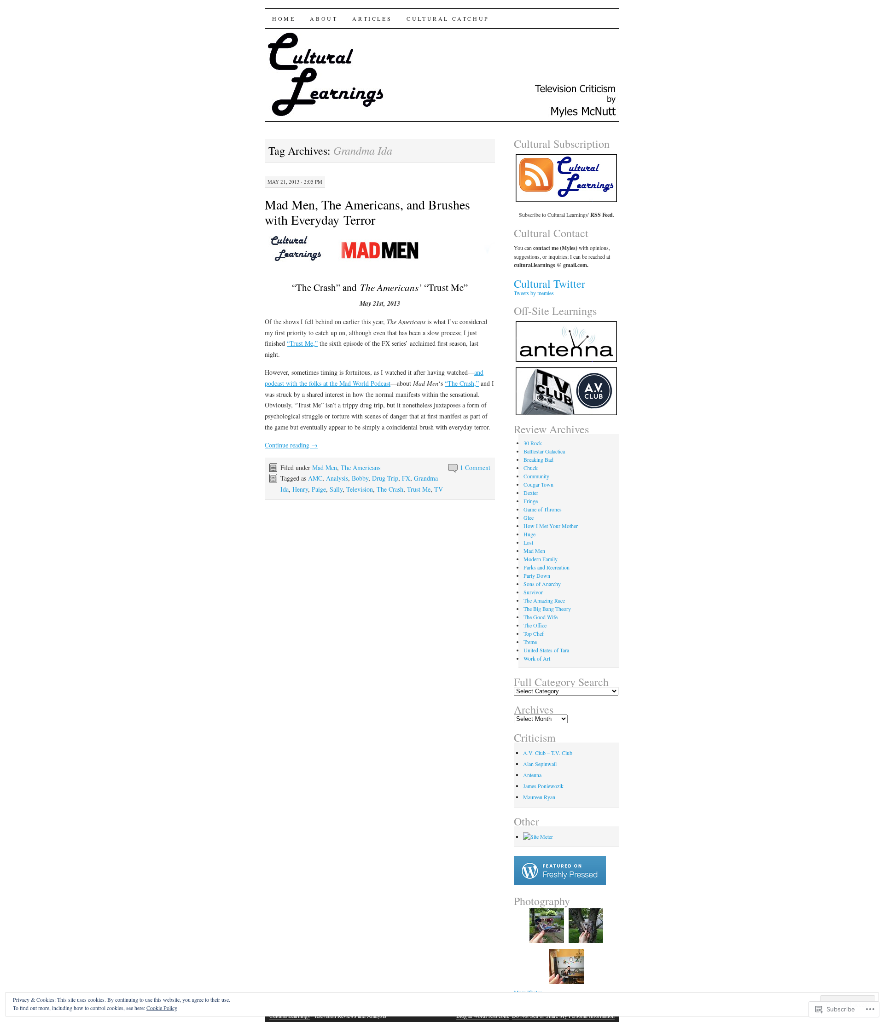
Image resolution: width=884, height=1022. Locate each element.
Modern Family (540, 559)
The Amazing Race (544, 600)
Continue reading (291, 445)
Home (283, 18)
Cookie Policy (161, 1007)
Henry (300, 489)
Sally (336, 489)
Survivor (533, 592)
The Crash (390, 489)
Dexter (530, 492)
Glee (528, 517)
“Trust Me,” (302, 343)
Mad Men (324, 467)
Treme (530, 641)
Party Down (536, 575)
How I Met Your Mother (550, 525)
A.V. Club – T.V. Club (547, 752)
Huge (529, 534)
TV (438, 489)
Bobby (360, 478)
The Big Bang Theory (547, 608)
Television (359, 489)
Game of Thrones (542, 509)
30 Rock (532, 443)
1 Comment (475, 467)
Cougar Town (538, 484)
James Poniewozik (543, 786)
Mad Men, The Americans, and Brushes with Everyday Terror (367, 212)
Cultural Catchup (448, 18)
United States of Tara (546, 650)
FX (406, 478)
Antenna (532, 774)
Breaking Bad (538, 459)
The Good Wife (540, 617)
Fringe (530, 501)
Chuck (530, 467)
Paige (319, 489)
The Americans (360, 467)
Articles (372, 18)
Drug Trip (385, 478)
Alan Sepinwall (540, 763)
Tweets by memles (534, 292)
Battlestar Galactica (544, 451)
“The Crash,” (462, 383)
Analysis (337, 478)
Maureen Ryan (539, 797)
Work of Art (536, 658)
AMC (315, 478)
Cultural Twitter (549, 283)
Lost (528, 542)
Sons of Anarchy (542, 583)
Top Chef (533, 633)
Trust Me (418, 489)
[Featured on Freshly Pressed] (560, 882)
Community (536, 476)
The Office (535, 625)
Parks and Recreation (546, 567)
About (323, 18)
